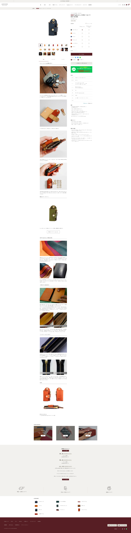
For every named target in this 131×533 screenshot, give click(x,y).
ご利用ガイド (76, 124)
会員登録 (119, 4)
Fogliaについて (70, 4)
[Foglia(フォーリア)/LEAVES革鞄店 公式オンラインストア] (5, 5)
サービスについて (33, 521)
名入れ (12, 521)
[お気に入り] (126, 4)
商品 (43, 59)
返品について (90, 103)
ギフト (16, 521)
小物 (49, 4)
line (80, 57)
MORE (43, 435)
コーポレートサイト (113, 525)
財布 (45, 4)
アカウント (122, 4)
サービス (63, 59)
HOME (33, 8)
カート (128, 4)
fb (77, 57)
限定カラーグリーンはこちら (53, 231)
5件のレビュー (85, 103)
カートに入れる (81, 54)
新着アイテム (55, 4)
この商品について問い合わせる (81, 63)
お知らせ (20, 521)
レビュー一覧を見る (65, 479)
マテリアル (53, 59)
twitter (75, 57)
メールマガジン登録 (123, 525)
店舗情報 (90, 4)
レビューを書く (65, 450)
